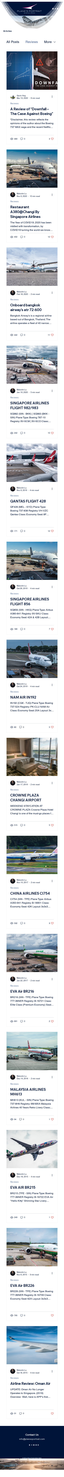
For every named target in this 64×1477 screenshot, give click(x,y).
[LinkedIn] (36, 1444)
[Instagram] (29, 1444)
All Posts (12, 42)
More (48, 42)
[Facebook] (31, 1444)
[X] (34, 1444)
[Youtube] (38, 1444)
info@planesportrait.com (32, 1439)
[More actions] (53, 97)
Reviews (31, 42)
